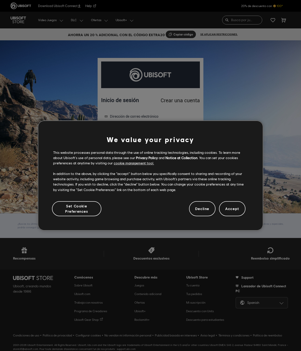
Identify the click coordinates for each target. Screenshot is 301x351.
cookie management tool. (134, 163)
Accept (232, 208)
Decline (202, 208)
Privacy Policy (147, 158)
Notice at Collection (181, 158)
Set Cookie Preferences (76, 208)
